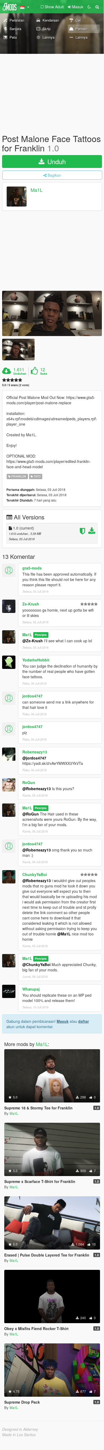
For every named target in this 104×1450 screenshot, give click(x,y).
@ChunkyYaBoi (36, 964)
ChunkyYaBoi (34, 874)
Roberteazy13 (34, 751)
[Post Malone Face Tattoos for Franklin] (52, 313)
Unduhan (19, 373)
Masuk (63, 1021)
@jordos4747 (34, 758)
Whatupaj (31, 989)
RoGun (28, 782)
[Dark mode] (89, 6)
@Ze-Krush (32, 640)
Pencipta (41, 635)
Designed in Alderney (20, 1429)
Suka (43, 373)
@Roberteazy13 (36, 788)
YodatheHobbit (35, 660)
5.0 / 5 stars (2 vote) (15, 384)
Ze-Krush (30, 604)
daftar (83, 1021)
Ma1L (37, 190)
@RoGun (30, 814)
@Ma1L (64, 933)
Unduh (55, 161)
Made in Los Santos (19, 1434)
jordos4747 (32, 695)
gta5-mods (32, 568)
